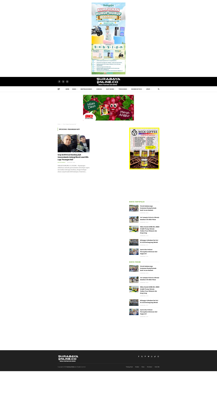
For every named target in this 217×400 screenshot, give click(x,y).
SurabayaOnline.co (71, 367)
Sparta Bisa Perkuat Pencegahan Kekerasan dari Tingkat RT (148, 252)
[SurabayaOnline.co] (108, 81)
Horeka (99, 89)
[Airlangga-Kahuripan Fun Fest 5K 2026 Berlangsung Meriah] (134, 242)
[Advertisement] (144, 185)
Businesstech (136, 89)
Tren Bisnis (123, 89)
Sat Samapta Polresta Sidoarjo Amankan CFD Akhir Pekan (149, 218)
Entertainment (62, 162)
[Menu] (59, 89)
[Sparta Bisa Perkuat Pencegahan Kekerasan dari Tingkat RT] (134, 251)
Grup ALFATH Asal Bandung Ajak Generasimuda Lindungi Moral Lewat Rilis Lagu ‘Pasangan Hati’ (73, 157)
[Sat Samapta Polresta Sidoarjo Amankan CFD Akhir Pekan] (134, 219)
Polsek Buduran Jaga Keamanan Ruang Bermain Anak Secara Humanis (148, 208)
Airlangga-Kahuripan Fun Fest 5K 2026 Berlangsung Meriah (149, 241)
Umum (148, 89)
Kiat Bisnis (110, 89)
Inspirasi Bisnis (86, 89)
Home (67, 89)
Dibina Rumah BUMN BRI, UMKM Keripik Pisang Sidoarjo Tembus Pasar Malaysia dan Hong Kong (149, 230)
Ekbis (74, 89)
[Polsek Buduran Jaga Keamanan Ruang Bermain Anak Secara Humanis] (134, 208)
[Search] (158, 89)
